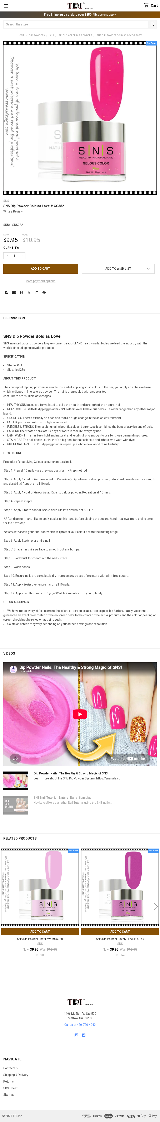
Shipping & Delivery (15, 1074)
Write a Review (13, 211)
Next (156, 906)
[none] (80, 118)
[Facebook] (6, 292)
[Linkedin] (36, 292)
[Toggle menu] (5, 5)
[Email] (14, 292)
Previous (4, 906)
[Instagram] (76, 1035)
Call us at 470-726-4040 (80, 1024)
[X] (29, 292)
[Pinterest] (44, 292)
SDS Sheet (10, 1088)
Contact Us (10, 1068)
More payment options (40, 281)
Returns (8, 1081)
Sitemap (9, 1094)
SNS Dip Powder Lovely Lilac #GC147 (120, 939)
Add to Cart (40, 931)
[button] (118, 269)
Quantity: (11, 247)
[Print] (21, 292)
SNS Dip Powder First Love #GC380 (40, 939)
